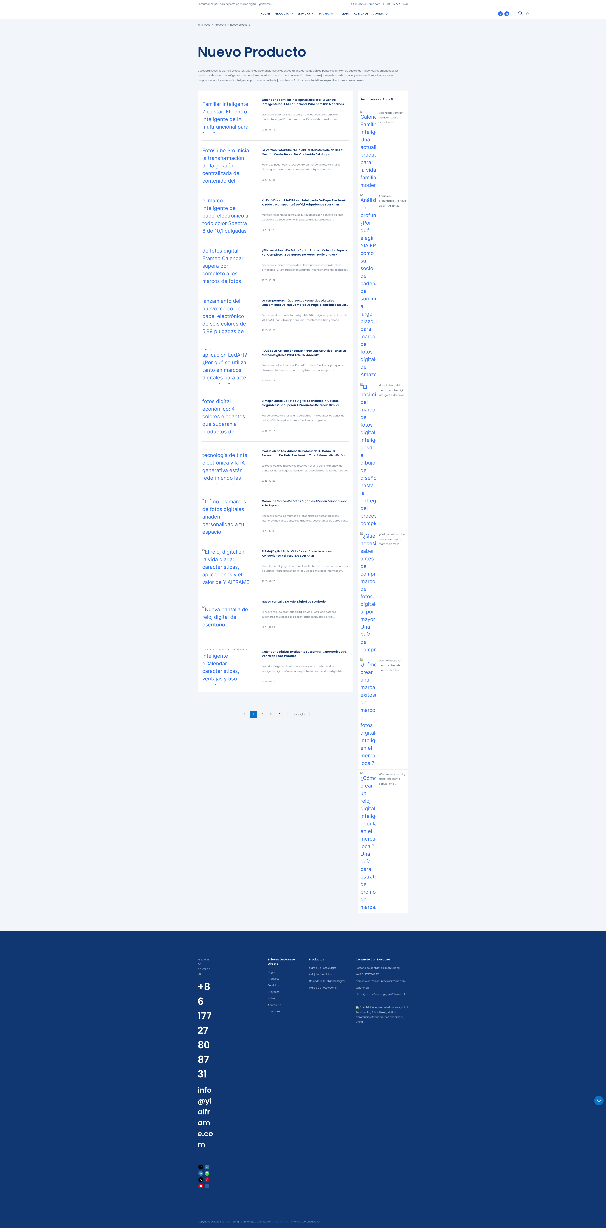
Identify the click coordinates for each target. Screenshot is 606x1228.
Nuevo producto (240, 25)
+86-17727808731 (397, 4)
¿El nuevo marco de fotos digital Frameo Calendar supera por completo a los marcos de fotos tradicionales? (304, 252)
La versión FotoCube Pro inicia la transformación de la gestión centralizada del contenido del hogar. (302, 152)
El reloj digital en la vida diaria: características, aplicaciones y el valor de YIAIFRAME (297, 553)
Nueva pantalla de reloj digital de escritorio (294, 601)
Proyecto (220, 25)
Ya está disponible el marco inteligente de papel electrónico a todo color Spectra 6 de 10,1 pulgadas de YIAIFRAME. (305, 202)
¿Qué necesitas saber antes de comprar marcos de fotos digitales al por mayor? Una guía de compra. (392, 539)
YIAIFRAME (204, 25)
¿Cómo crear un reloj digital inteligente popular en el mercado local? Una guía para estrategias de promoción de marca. (392, 779)
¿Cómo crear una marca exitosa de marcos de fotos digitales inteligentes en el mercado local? (392, 666)
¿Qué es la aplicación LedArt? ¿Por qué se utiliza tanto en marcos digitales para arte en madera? (304, 353)
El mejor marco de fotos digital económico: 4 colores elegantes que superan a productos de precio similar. (301, 403)
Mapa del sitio (281, 1221)
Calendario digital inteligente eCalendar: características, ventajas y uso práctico (304, 654)
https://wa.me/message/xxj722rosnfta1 (380, 994)
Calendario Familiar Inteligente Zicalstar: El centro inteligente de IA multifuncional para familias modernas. (303, 102)
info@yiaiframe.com (367, 4)
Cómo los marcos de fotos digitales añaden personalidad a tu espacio (304, 503)
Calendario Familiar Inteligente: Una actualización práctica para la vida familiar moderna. (392, 118)
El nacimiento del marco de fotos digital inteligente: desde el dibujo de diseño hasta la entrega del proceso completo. (392, 391)
